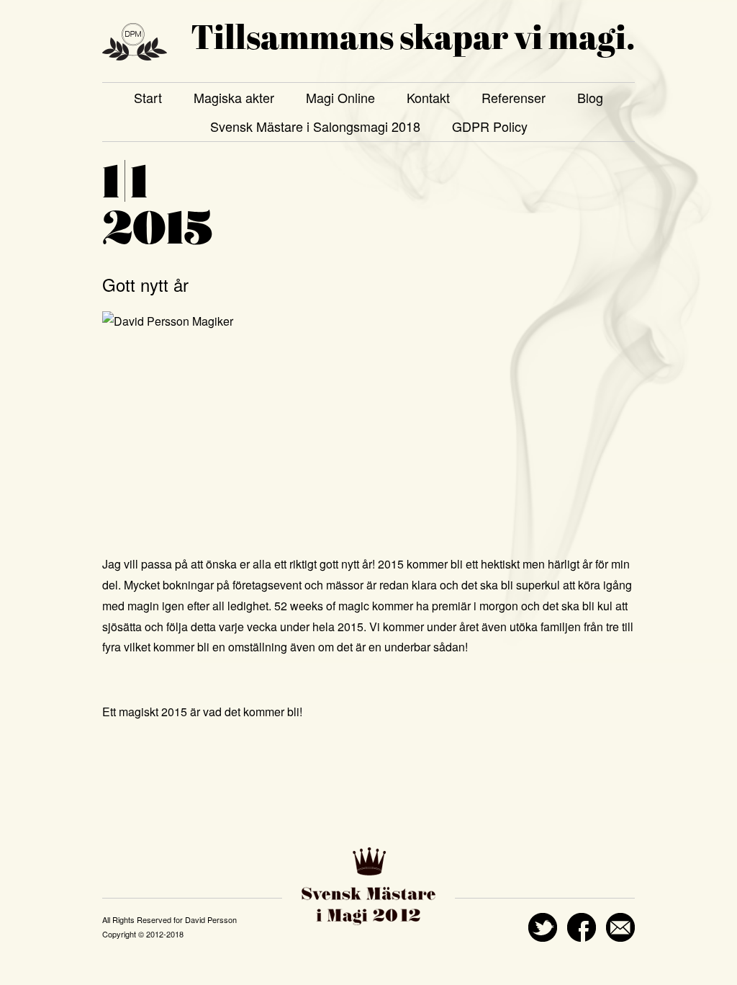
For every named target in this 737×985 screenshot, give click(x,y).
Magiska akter (234, 97)
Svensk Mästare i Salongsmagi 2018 (315, 126)
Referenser (513, 97)
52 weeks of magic (321, 605)
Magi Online (340, 97)
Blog (590, 97)
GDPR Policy (490, 126)
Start (148, 97)
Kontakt (428, 97)
